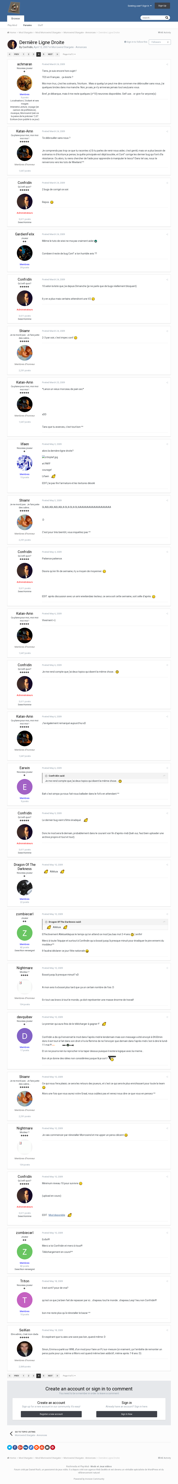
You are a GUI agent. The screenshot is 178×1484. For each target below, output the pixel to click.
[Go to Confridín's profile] (12, 44)
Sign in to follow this (137, 42)
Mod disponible (57, 1215)
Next (50, 54)
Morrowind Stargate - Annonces (69, 47)
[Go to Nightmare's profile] (25, 987)
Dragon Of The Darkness (25, 867)
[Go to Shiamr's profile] (25, 353)
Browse (15, 18)
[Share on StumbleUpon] (41, 1447)
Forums (27, 25)
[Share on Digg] (25, 1447)
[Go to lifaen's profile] (25, 463)
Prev (16, 54)
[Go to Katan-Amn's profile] (25, 153)
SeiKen (24, 1330)
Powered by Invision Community (89, 1479)
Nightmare (25, 968)
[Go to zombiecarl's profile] (25, 933)
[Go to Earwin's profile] (25, 787)
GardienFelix (24, 234)
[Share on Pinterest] (52, 1447)
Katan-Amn (24, 131)
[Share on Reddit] (36, 1447)
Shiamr (24, 331)
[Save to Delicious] (31, 1447)
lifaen (25, 444)
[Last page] (57, 54)
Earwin (24, 768)
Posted (53, 64)
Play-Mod (12, 25)
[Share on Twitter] (9, 1447)
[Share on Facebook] (15, 1447)
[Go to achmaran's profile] (25, 83)
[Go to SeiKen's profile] (25, 1349)
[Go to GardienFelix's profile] (25, 253)
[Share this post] (167, 64)
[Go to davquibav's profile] (25, 1036)
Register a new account (51, 1414)
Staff (40, 25)
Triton (24, 1281)
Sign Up (162, 5)
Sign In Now (126, 1414)
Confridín (28, 47)
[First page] (9, 54)
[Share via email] (47, 1447)
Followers (156, 42)
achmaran (24, 64)
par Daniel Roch (33, 1469)
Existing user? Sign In (139, 6)
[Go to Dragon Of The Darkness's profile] (25, 887)
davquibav (24, 1017)
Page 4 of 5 (68, 54)
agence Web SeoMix (98, 1469)
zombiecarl (24, 914)
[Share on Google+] (20, 1447)
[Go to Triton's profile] (25, 1300)
